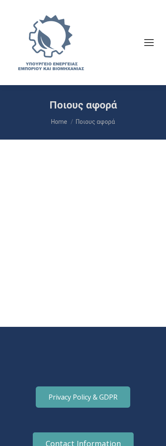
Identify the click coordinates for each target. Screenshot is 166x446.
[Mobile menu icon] (148, 42)
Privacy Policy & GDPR (83, 397)
